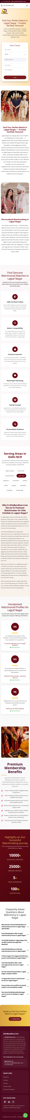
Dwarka (25, 480)
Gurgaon (13, 485)
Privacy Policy (7, 1086)
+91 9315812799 (6, 1)
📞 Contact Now (15, 1019)
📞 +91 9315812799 (7, 5)
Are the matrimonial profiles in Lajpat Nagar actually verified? (15, 973)
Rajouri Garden (10, 471)
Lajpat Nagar (21, 475)
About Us (6, 1077)
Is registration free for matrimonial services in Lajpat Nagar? (15, 979)
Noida (5, 485)
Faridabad (9, 490)
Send (15, 77)
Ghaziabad (23, 485)
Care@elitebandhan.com (19, 1)
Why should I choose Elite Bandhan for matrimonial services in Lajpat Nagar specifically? (15, 926)
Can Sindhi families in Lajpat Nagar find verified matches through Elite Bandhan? (15, 942)
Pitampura (6, 480)
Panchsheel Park (9, 475)
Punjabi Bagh (19, 490)
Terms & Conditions (9, 1089)
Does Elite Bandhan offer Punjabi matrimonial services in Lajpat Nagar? (15, 934)
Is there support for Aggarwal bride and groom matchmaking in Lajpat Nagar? (15, 957)
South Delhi (16, 480)
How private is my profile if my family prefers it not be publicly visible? (15, 986)
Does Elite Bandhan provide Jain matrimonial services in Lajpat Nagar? (15, 950)
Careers (5, 1083)
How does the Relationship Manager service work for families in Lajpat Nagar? (15, 994)
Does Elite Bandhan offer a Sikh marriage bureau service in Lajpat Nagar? (15, 965)
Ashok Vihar (21, 471)
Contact (5, 1080)
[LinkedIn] (9, 1102)
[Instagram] (13, 1102)
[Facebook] (5, 1102)
